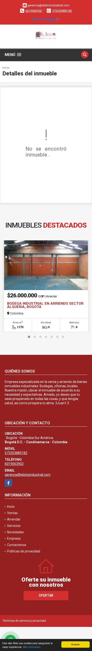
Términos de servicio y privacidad (24, 620)
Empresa (14, 538)
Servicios (14, 526)
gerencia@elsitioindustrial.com (27, 475)
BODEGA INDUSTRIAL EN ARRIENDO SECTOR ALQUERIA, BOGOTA (45, 305)
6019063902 (33, 11)
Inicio (5, 67)
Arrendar (14, 519)
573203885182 (62, 11)
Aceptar (75, 644)
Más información (32, 647)
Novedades (15, 532)
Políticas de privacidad (23, 551)
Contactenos (16, 545)
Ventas (12, 513)
